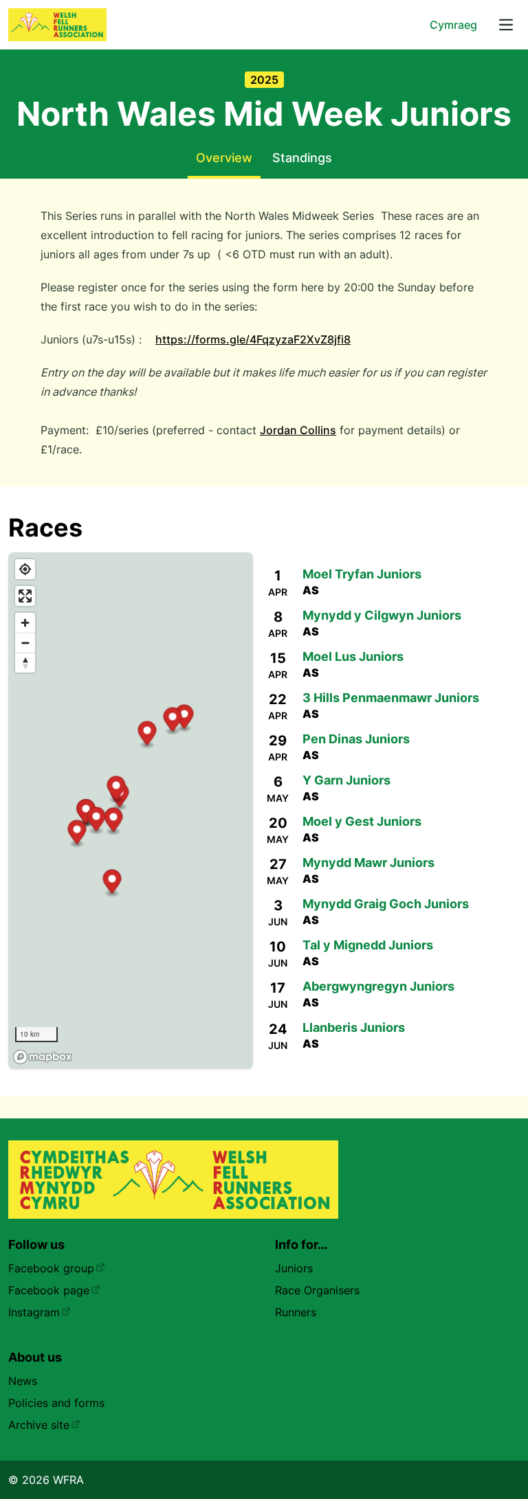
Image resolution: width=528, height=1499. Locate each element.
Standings (302, 157)
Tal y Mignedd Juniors (367, 945)
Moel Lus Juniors (353, 656)
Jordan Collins (298, 430)
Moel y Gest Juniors (361, 821)
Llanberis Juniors (353, 1027)
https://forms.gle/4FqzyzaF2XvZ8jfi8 (253, 339)
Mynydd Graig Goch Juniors (385, 904)
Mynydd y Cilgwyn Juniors (381, 615)
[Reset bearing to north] (25, 663)
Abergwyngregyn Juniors (378, 986)
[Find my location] (25, 569)
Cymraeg (453, 25)
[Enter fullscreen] (25, 596)
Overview (224, 157)
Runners (295, 1312)
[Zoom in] (25, 623)
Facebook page (48, 1290)
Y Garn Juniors (346, 780)
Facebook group (51, 1268)
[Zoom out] (25, 643)
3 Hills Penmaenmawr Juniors (390, 697)
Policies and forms (56, 1403)
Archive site (38, 1425)
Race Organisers (317, 1290)
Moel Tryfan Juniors (361, 574)
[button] (184, 719)
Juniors (294, 1268)
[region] (130, 810)
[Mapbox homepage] (42, 1057)
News (22, 1381)
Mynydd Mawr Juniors (368, 862)
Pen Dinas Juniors (356, 739)
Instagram (34, 1312)
